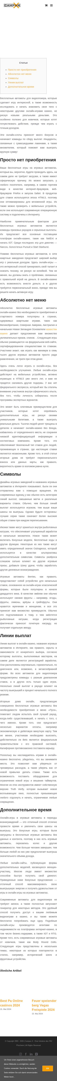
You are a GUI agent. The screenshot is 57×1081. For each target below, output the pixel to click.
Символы (13, 78)
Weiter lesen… (9, 1077)
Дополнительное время (21, 86)
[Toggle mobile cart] (46, 5)
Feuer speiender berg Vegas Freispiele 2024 (44, 1005)
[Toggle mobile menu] (51, 5)
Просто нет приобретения (22, 69)
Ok (47, 1068)
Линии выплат (16, 82)
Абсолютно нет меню (19, 74)
